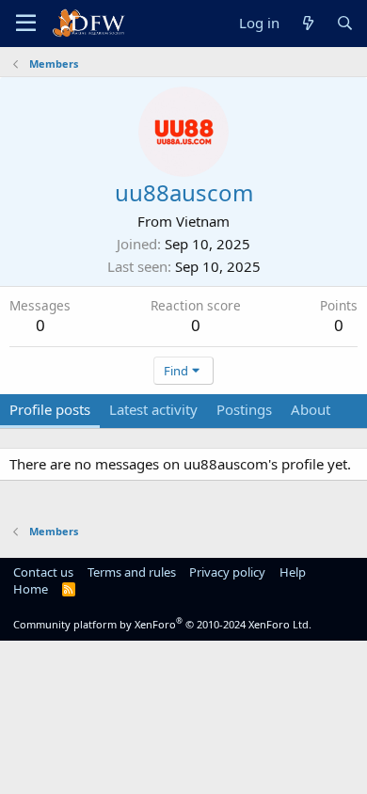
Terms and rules (132, 572)
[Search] (345, 23)
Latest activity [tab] (153, 409)
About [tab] (310, 409)
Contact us (43, 572)
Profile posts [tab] (49, 409)
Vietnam (203, 221)
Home (30, 588)
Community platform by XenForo (162, 624)
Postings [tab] (244, 409)
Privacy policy (227, 572)
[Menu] (26, 23)
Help (292, 572)
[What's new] (307, 23)
